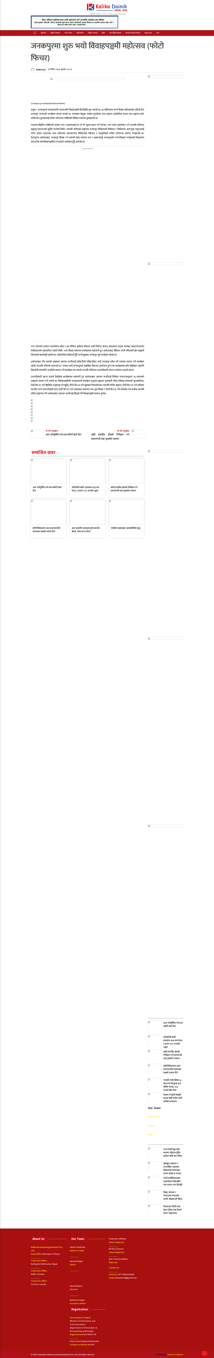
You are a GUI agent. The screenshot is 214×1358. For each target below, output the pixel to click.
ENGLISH (148, 33)
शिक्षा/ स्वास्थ (92, 33)
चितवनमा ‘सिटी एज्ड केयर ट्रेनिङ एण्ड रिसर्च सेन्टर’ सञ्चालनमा (172, 1210)
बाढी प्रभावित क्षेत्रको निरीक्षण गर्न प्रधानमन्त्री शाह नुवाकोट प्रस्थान (124, 489)
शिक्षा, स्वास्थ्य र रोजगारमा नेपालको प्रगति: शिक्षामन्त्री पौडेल (172, 1196)
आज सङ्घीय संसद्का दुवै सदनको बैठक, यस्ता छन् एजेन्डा (86, 529)
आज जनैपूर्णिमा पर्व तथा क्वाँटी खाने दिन (47, 489)
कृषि (103, 33)
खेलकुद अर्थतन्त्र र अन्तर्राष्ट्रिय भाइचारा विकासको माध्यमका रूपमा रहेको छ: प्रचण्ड (172, 1168)
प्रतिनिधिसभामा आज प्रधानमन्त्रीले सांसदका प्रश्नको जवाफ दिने (46, 529)
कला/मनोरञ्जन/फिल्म (132, 33)
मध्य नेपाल (68, 33)
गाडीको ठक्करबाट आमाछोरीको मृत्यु (125, 528)
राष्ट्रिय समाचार (55, 33)
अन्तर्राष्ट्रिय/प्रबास (115, 33)
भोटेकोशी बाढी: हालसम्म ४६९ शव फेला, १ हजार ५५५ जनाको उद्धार (85, 489)
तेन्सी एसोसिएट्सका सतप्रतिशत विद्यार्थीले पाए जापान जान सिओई (172, 1181)
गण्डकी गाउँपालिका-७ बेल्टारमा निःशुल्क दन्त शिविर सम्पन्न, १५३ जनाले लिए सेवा (172, 1085)
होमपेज (43, 33)
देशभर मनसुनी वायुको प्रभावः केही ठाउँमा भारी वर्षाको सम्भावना (172, 1098)
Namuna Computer (175, 1354)
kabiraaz (41, 69)
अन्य (157, 33)
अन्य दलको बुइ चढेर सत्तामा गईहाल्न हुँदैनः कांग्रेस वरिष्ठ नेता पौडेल (172, 1153)
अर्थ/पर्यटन (80, 33)
